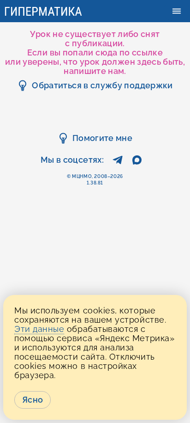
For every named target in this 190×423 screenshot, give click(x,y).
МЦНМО (82, 176)
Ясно (32, 400)
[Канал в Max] (137, 162)
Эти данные (39, 329)
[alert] (95, 357)
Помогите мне (102, 138)
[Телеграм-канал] (117, 162)
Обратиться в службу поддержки (102, 85)
